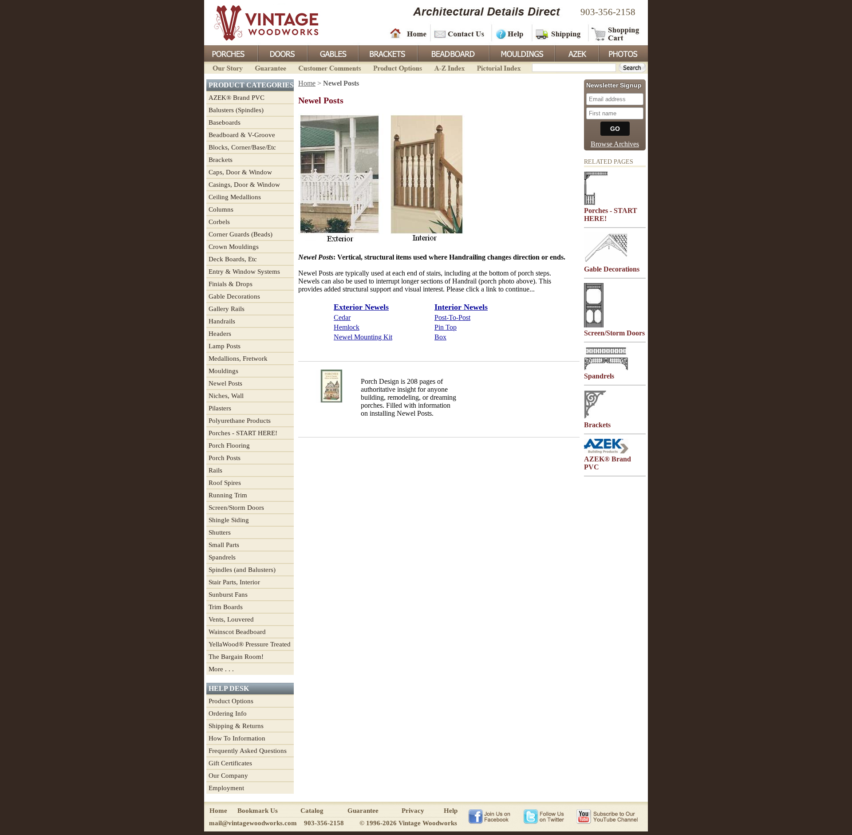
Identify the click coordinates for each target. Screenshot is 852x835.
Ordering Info (228, 713)
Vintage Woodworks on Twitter (544, 816)
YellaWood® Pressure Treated (250, 644)
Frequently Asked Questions (248, 750)
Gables (332, 52)
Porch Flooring (229, 445)
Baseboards (225, 122)
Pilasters (220, 408)
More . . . (221, 669)
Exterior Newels (361, 307)
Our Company (228, 775)
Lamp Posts (225, 346)
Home (408, 33)
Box (440, 337)
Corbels (219, 221)
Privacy (413, 810)
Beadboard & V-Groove (242, 134)
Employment (226, 788)
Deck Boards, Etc (233, 259)
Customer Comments (329, 67)
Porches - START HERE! (243, 433)
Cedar (342, 317)
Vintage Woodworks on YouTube (607, 816)
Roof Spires (225, 482)
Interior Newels (461, 307)
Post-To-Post (452, 317)
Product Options (397, 67)
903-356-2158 (607, 12)
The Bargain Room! (236, 656)
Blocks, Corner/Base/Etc (242, 147)
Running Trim (228, 495)
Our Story (226, 67)
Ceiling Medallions (235, 197)
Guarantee (270, 67)
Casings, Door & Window (244, 184)
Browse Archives (615, 144)
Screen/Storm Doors (236, 507)
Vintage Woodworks (259, 22)
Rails (215, 470)
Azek (576, 52)
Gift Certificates (230, 763)
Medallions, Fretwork (238, 358)
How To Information (237, 738)
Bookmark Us (257, 810)
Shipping (559, 33)
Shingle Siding (229, 520)
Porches (230, 52)
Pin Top (445, 327)
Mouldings (521, 52)
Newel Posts (225, 383)
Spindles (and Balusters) (242, 569)
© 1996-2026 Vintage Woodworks (408, 823)
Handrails (222, 321)
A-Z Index (449, 67)
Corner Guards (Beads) (240, 234)
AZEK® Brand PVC (236, 97)
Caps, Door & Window (240, 172)
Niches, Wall (226, 395)
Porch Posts (225, 457)
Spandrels (222, 557)
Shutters (220, 532)
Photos (623, 52)
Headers (220, 333)
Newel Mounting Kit (363, 337)
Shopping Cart (615, 33)
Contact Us (460, 33)
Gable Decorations (234, 296)
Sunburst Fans (228, 594)
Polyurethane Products (240, 420)
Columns (221, 209)
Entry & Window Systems (244, 271)
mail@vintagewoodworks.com (253, 823)
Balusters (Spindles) (236, 110)
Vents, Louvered (231, 619)
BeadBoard (453, 52)
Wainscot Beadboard (237, 631)
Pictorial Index (498, 67)
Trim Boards (226, 606)
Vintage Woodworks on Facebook (489, 816)
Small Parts (224, 544)
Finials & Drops (230, 284)
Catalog (311, 810)
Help (510, 33)
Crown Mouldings (234, 246)
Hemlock (346, 327)
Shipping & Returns (236, 725)
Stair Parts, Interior (234, 582)
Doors (282, 52)
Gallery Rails (227, 308)
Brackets (387, 52)
